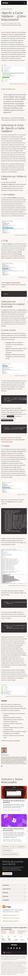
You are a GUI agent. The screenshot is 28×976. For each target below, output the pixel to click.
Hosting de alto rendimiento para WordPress (14, 801)
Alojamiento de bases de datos (10, 918)
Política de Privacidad (12, 931)
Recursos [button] (5, 896)
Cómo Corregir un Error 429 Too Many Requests (13, 829)
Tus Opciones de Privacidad (22, 931)
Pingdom (5, 34)
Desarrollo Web (7, 850)
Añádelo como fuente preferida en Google (12, 25)
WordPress (6, 846)
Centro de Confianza (3, 931)
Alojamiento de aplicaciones (10, 915)
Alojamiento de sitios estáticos (10, 921)
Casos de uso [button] (7, 889)
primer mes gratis (14, 740)
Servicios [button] (5, 892)
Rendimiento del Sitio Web (10, 854)
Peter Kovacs (4, 23)
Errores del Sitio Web (7, 9)
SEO (13, 846)
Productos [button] (6, 885)
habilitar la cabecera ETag (13, 282)
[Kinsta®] (5, 2)
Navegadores (21, 846)
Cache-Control (9, 441)
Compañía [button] (6, 900)
